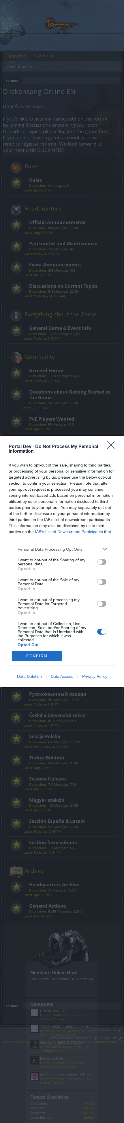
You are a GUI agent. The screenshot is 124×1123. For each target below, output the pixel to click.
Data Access (62, 676)
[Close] (112, 446)
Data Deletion (29, 676)
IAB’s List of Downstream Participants (69, 531)
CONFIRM (37, 656)
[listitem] (62, 549)
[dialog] (62, 561)
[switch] (101, 562)
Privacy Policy (94, 676)
